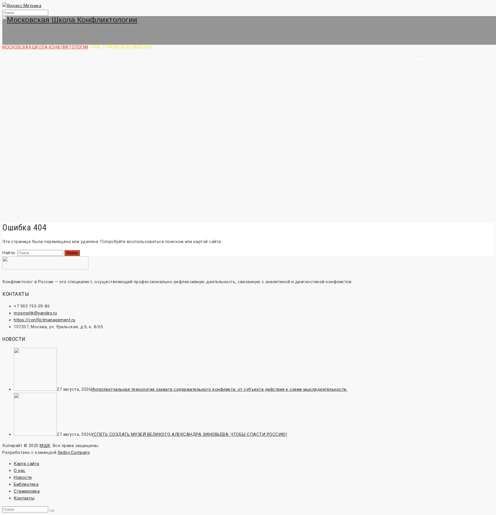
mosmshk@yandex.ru (35, 313)
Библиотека (353, 59)
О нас (321, 59)
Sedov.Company (74, 452)
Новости (388, 59)
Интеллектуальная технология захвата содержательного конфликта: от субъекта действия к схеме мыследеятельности (219, 389)
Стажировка (424, 59)
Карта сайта (26, 463)
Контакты (461, 59)
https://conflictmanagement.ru (44, 319)
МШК (45, 445)
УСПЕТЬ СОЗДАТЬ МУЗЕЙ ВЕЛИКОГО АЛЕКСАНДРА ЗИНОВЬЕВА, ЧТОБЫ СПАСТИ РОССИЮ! (189, 434)
